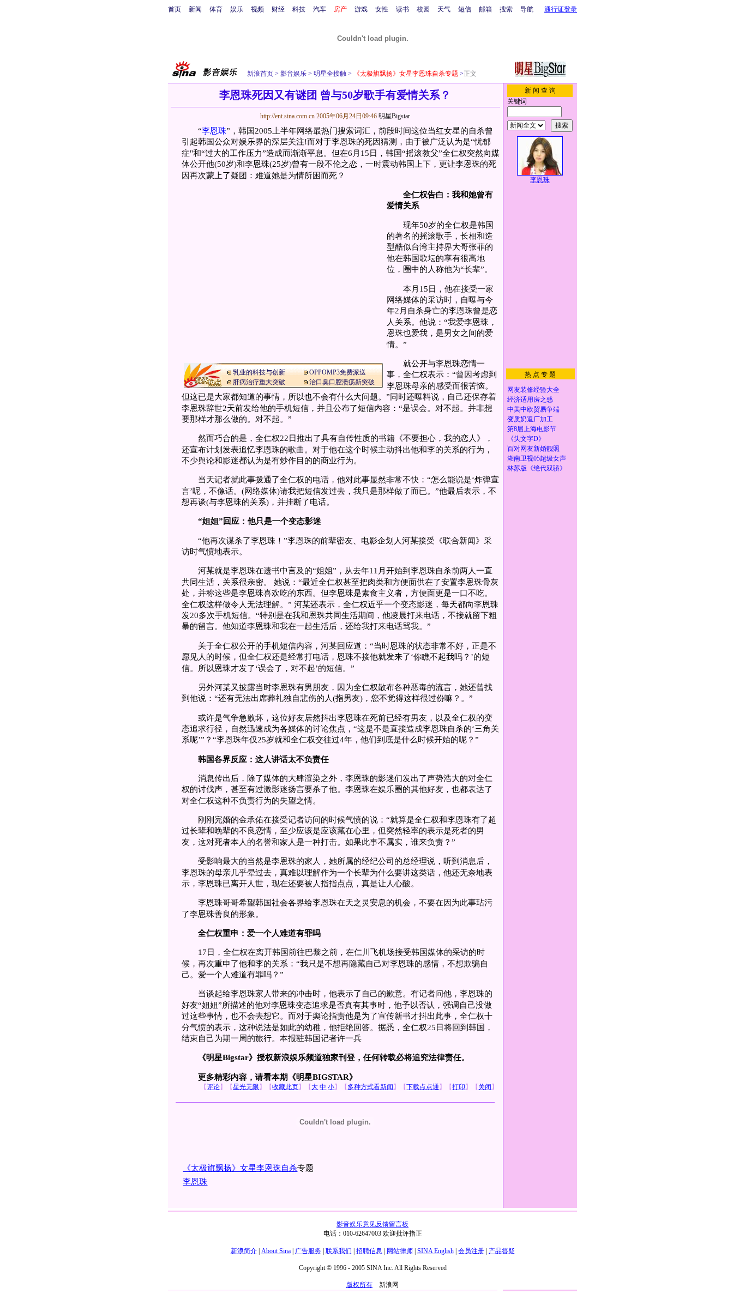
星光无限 (246, 1087)
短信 (464, 9)
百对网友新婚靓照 (533, 448)
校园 (423, 9)
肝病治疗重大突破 (259, 382)
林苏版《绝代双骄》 (536, 468)
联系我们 (339, 1251)
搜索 (506, 9)
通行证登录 (560, 9)
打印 (458, 1087)
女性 (381, 9)
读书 (402, 9)
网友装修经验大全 (533, 390)
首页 (174, 9)
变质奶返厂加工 (530, 419)
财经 (278, 9)
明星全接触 (329, 73)
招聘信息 (369, 1251)
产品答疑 (502, 1251)
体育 (216, 9)
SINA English (435, 1251)
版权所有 (359, 1285)
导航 (526, 9)
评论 (213, 1087)
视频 (257, 9)
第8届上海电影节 (531, 429)
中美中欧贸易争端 (533, 409)
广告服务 (308, 1251)
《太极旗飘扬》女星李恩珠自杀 (240, 1168)
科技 (298, 9)
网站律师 (400, 1251)
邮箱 (485, 9)
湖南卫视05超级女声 (536, 458)
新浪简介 (244, 1251)
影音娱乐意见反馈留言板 (372, 1224)
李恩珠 (214, 130)
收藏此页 (285, 1087)
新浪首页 (260, 73)
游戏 (361, 9)
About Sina (276, 1251)
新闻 (195, 9)
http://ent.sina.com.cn (288, 116)
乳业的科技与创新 (259, 372)
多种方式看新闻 (370, 1087)
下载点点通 (422, 1087)
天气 (443, 9)
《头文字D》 (526, 439)
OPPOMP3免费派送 (337, 372)
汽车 (319, 9)
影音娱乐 (293, 73)
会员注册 (471, 1251)
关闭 (484, 1087)
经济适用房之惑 (530, 399)
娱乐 (236, 9)
